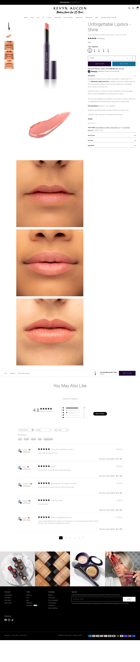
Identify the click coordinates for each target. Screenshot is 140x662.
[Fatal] (108, 50)
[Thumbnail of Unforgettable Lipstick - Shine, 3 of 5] (9, 45)
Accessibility (29, 605)
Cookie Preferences (53, 608)
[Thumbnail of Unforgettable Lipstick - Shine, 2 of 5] (9, 35)
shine (39, 439)
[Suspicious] (90, 50)
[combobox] (43, 430)
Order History (7, 600)
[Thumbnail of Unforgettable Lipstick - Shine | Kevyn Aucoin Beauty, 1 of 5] (9, 26)
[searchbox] (24, 429)
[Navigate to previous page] (56, 537)
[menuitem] (26, 17)
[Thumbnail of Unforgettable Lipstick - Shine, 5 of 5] (9, 64)
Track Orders (7, 597)
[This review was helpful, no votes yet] (117, 459)
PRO (96, 17)
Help (28, 592)
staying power (48, 439)
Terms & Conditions (53, 600)
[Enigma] (103, 50)
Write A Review (100, 414)
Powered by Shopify (77, 635)
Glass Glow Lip (115, 127)
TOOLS (49, 17)
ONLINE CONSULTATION (108, 17)
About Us (50, 595)
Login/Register (8, 595)
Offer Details (29, 603)
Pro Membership (52, 603)
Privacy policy (15, 635)
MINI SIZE (57, 17)
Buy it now (124, 64)
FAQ (27, 597)
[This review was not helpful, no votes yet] (120, 459)
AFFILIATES (88, 17)
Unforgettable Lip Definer (102, 127)
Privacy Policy (51, 597)
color (20, 439)
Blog (27, 600)
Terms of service (23, 635)
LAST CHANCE (68, 17)
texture (26, 439)
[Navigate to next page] (84, 537)
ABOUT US (79, 17)
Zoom (79, 24)
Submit (129, 599)
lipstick (33, 439)
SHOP (26, 17)
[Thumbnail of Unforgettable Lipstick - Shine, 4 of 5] (9, 54)
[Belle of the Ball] (99, 50)
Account (7, 592)
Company (51, 592)
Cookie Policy (51, 605)
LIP (43, 17)
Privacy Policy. (125, 603)
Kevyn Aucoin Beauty (67, 635)
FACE (32, 17)
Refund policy (7, 635)
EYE (38, 17)
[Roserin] (94, 50)
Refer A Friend (8, 603)
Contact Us (29, 595)
